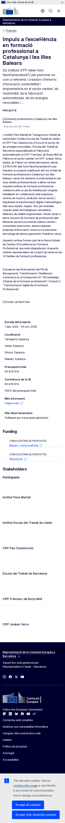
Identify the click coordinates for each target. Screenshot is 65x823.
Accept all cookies (28, 805)
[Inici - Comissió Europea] (11, 11)
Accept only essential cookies (35, 814)
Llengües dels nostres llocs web (22, 733)
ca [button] (42, 11)
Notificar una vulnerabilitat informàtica (25, 726)
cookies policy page (25, 785)
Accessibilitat (10, 759)
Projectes (11, 30)
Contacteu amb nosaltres (18, 720)
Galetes (7, 740)
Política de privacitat (15, 746)
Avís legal (8, 753)
